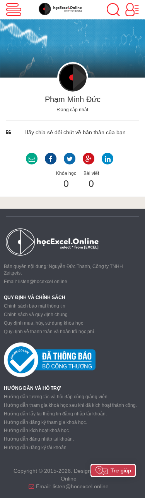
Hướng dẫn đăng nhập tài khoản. (39, 439)
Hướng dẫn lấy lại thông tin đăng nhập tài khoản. (55, 414)
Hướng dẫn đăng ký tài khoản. (36, 447)
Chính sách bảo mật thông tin (34, 306)
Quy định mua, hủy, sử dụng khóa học (43, 323)
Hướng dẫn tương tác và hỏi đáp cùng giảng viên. (56, 396)
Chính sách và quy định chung (36, 314)
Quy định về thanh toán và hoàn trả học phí (49, 331)
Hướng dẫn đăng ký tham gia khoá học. (45, 422)
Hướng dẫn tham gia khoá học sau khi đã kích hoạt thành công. (70, 405)
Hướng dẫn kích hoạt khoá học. (37, 430)
